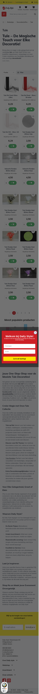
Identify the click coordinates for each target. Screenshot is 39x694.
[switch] (4, 691)
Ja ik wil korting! (19, 359)
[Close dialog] (35, 332)
